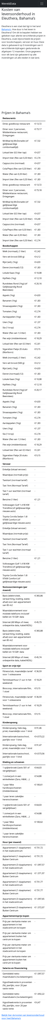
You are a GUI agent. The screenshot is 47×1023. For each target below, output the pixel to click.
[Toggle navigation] (41, 3)
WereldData (9, 3)
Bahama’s (6, 29)
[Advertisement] (23, 85)
